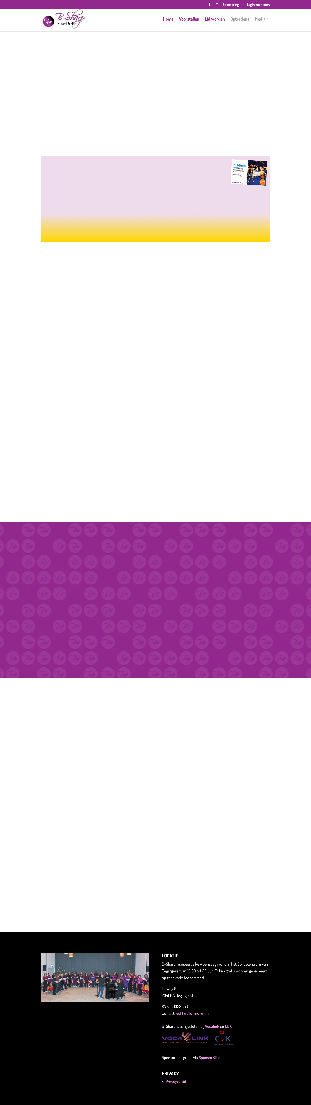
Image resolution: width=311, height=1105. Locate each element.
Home (168, 19)
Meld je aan (42, 123)
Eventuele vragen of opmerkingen (71, 823)
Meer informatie (155, 231)
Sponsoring (231, 5)
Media (260, 19)
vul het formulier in (192, 1013)
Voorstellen (189, 19)
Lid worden (215, 19)
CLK (228, 1026)
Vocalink (212, 1026)
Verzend (55, 888)
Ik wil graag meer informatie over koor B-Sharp (84, 803)
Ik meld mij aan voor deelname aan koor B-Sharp (86, 796)
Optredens (239, 19)
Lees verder (96, 435)
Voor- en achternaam (62, 757)
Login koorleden (258, 5)
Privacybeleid (176, 1081)
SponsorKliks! (210, 1057)
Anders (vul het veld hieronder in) (73, 811)
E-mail (48, 776)
